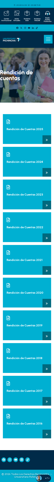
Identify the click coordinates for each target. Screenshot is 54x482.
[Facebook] (17, 28)
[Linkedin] (21, 459)
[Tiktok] (37, 28)
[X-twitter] (21, 28)
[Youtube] (29, 28)
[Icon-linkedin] (33, 28)
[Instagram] (25, 28)
